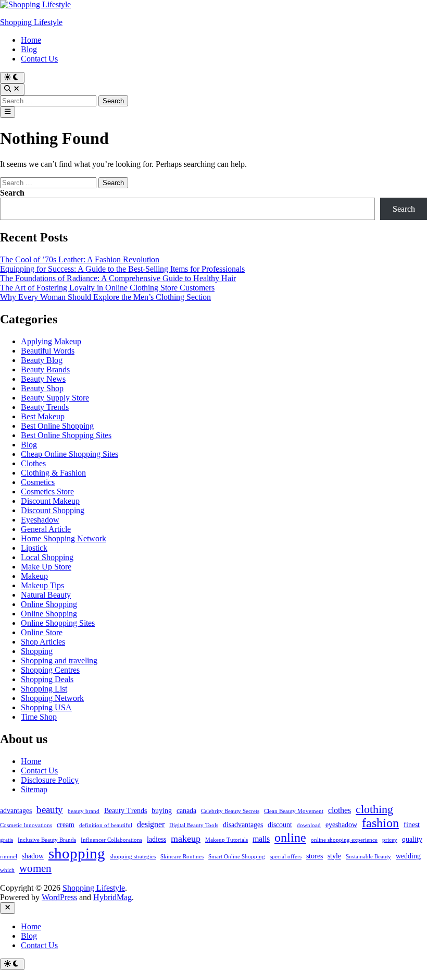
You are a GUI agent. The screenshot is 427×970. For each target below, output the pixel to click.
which (7, 870)
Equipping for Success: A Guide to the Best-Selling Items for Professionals (122, 268)
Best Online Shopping (57, 425)
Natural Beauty (46, 594)
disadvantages (243, 825)
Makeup (34, 576)
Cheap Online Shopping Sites (69, 454)
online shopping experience (344, 840)
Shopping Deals (47, 679)
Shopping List (44, 688)
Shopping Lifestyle (31, 22)
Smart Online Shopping (236, 856)
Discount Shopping (52, 510)
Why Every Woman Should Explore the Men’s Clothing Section (105, 297)
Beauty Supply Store (55, 397)
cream (65, 825)
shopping (76, 853)
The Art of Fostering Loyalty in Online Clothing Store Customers (107, 287)
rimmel (8, 856)
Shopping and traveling (59, 660)
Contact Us (39, 58)
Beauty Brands (45, 369)
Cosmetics (38, 482)
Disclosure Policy (50, 779)
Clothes (33, 463)
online (290, 837)
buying (162, 811)
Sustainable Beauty (368, 856)
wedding (408, 856)
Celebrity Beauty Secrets (230, 811)
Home (31, 39)
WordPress (59, 897)
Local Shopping (47, 557)
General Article (46, 529)
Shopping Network (52, 698)
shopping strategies (133, 856)
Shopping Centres (50, 669)
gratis (6, 840)
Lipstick (34, 547)
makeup (185, 838)
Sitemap (34, 789)
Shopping (37, 651)
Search (12, 192)
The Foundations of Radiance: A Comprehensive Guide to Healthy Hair (118, 278)
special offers (286, 856)
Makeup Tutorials (226, 840)
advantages (16, 811)
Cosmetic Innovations (26, 825)
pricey (389, 840)
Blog (29, 49)
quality (412, 839)
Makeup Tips (42, 585)
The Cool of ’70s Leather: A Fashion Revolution (79, 259)
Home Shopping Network (63, 538)
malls (261, 838)
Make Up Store (46, 566)
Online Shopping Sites (58, 623)
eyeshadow (341, 825)
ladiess (156, 839)
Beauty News (43, 378)
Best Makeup (43, 416)
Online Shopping (49, 604)
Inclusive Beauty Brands (47, 840)
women (35, 868)
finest (412, 825)
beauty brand (83, 811)
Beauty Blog (41, 360)
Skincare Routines (182, 856)
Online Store (41, 632)
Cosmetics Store (47, 491)
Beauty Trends (45, 407)
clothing (374, 809)
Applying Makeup (51, 341)
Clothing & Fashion (53, 472)
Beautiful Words (47, 350)
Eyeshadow (40, 519)
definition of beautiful (105, 825)
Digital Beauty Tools (193, 825)
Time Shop (39, 716)
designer (151, 824)
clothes (339, 810)
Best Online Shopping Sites (66, 435)
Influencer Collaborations (111, 840)
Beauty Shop (42, 388)
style (334, 856)
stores (314, 856)
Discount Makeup (50, 500)
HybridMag (112, 897)
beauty (49, 809)
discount (280, 825)
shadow (33, 856)
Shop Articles (43, 641)
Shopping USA (46, 707)
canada (186, 811)
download (309, 825)
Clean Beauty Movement (293, 811)
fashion (380, 823)
